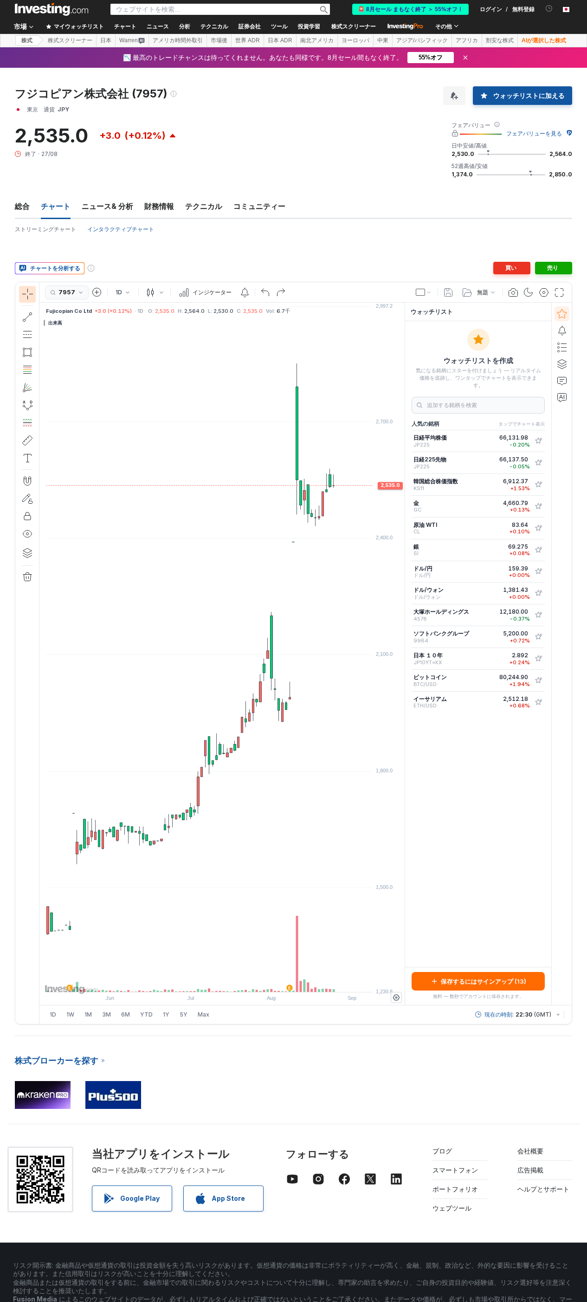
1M (88, 1014)
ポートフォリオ (455, 1189)
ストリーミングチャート (45, 229)
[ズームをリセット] (247, 980)
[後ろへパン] (222, 980)
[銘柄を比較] (97, 292)
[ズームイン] (210, 980)
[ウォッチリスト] (562, 313)
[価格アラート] (245, 292)
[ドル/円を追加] (538, 571)
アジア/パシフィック (422, 40)
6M (125, 1014)
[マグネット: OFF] (27, 481)
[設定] (396, 997)
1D (53, 1014)
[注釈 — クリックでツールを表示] (27, 458)
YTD (146, 1014)
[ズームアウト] (197, 980)
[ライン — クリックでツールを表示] (27, 317)
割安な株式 (500, 40)
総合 (22, 206)
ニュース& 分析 (107, 206)
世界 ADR (247, 40)
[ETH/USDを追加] (538, 702)
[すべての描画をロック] (27, 516)
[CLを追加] (538, 528)
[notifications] (549, 8)
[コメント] (562, 380)
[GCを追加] (538, 506)
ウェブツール (451, 1208)
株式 (26, 40)
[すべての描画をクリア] (27, 577)
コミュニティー (259, 206)
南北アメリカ (317, 40)
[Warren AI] (562, 397)
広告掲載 (530, 1170)
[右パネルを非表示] (402, 654)
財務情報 (159, 206)
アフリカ (467, 40)
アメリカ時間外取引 (178, 40)
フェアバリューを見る (534, 133)
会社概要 (530, 1151)
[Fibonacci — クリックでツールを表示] (27, 370)
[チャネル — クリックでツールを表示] (27, 334)
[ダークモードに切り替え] (528, 292)
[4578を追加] (538, 615)
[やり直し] (281, 292)
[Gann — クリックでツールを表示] (27, 387)
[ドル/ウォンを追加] (538, 593)
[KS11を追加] (538, 484)
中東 (382, 40)
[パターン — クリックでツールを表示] (27, 405)
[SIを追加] (538, 550)
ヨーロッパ (355, 40)
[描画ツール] (42, 653)
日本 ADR (280, 40)
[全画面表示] (559, 292)
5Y (183, 1014)
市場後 (219, 40)
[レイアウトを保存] (448, 292)
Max (203, 1014)
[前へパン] (235, 980)
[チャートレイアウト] (423, 292)
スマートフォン (455, 1170)
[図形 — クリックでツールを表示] (27, 352)
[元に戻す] (265, 292)
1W (70, 1014)
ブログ (442, 1151)
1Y (166, 1014)
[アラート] (562, 330)
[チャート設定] (544, 292)
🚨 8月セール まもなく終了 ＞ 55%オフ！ (410, 9)
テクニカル (203, 206)
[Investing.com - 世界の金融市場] (51, 9)
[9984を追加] (538, 636)
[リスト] (562, 347)
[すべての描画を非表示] (27, 533)
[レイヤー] (27, 553)
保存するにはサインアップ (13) (483, 981)
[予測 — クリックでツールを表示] (27, 423)
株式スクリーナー (353, 26)
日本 (105, 40)
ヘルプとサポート (543, 1189)
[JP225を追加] (538, 440)
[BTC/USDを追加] (538, 680)
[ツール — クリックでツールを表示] (27, 440)
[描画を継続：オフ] (27, 498)
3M (106, 1014)
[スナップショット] (513, 292)
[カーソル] (27, 294)
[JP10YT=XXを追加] (538, 658)
